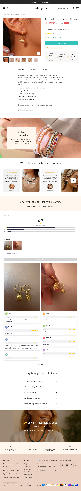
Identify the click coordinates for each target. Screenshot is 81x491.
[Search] (7, 8)
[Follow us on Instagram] (67, 465)
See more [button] (35, 348)
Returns (44, 69)
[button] (49, 34)
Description (21, 69)
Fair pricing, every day (26, 110)
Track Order (27, 466)
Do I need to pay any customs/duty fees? (36, 404)
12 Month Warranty (46, 105)
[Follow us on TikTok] (75, 465)
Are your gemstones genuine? (33, 381)
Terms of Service (29, 477)
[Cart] (77, 8)
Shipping (33, 69)
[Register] (55, 470)
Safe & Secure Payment (27, 105)
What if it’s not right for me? (32, 387)
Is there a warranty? (30, 392)
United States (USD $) (64, 8)
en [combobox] (6, 215)
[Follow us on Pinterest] (71, 465)
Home (4, 14)
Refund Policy (28, 472)
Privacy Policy (28, 475)
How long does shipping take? (33, 398)
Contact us (27, 469)
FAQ (25, 464)
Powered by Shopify (30, 484)
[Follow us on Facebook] (62, 465)
